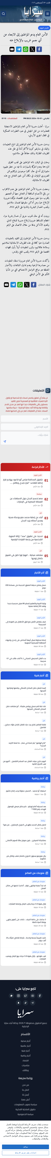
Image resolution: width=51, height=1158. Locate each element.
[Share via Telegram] (18, 49)
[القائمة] (47, 13)
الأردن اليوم (44, 28)
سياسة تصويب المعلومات (25, 1104)
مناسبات (25, 1065)
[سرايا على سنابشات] (18, 1002)
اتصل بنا (25, 1089)
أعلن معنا (25, 1099)
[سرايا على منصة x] (25, 995)
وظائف (25, 1070)
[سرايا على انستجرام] (18, 995)
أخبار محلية (25, 1041)
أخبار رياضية (25, 1055)
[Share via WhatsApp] (25, 49)
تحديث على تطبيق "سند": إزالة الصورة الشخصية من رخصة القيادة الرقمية (26, 537)
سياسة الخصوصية (25, 1114)
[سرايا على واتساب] (11, 995)
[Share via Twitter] (32, 49)
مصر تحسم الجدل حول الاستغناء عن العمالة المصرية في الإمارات (26, 500)
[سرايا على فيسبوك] (39, 995)
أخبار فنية (25, 1050)
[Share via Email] (12, 49)
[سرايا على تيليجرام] (32, 1002)
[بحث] (3, 13)
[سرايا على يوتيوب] (32, 995)
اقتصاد (25, 1060)
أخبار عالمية (26, 1045)
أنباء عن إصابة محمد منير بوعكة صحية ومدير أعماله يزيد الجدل (25, 519)
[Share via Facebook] (39, 49)
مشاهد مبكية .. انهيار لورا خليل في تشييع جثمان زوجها (24, 556)
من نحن (25, 1084)
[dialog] (25, 1139)
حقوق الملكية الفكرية (25, 1109)
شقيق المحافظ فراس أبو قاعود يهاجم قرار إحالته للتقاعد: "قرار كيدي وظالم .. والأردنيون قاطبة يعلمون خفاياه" (23, 483)
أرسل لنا (25, 1094)
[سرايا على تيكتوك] (25, 1002)
